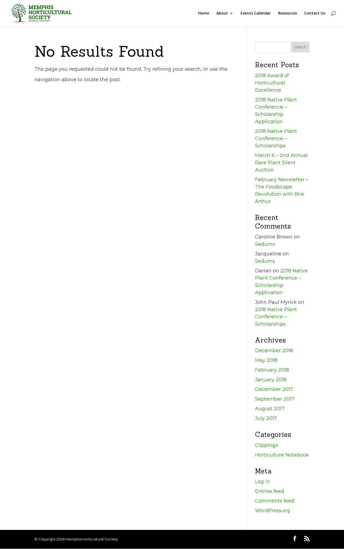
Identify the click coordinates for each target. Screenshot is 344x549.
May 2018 (266, 360)
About (222, 13)
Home (203, 13)
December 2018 (274, 351)
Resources (287, 13)
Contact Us (314, 13)
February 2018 (272, 370)
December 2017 (274, 389)
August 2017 (270, 409)
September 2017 (274, 399)
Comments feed (274, 501)
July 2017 (266, 418)
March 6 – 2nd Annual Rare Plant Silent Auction (281, 162)
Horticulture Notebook (282, 455)
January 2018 (270, 380)
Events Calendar (256, 13)
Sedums (265, 244)
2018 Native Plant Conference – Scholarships (276, 138)
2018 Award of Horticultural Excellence (272, 83)
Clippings (266, 445)
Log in (262, 481)
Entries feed (269, 491)
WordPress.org (272, 511)
